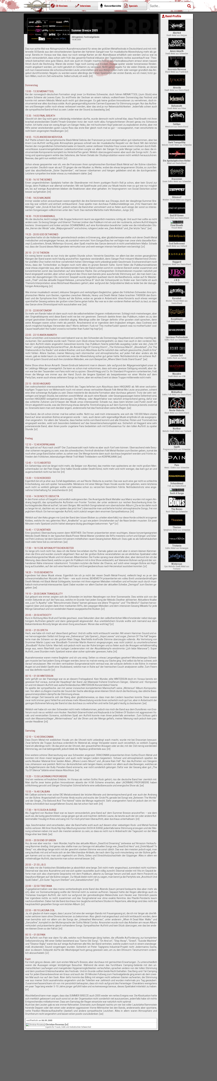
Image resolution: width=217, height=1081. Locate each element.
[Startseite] (37, 7)
